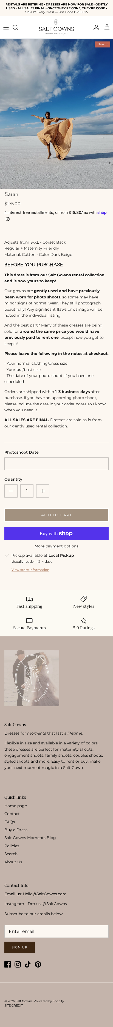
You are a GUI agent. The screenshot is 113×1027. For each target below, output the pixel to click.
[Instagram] (18, 964)
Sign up (20, 947)
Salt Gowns (24, 1001)
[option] (56, 113)
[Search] (18, 28)
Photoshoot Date (21, 452)
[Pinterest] (38, 964)
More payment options (56, 546)
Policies (11, 845)
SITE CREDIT (13, 1005)
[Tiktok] (28, 964)
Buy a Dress (15, 829)
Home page (15, 805)
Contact (12, 813)
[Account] (95, 28)
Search (11, 853)
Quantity (13, 479)
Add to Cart (56, 515)
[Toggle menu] (6, 28)
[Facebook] (7, 964)
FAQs (9, 821)
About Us (13, 862)
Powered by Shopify (49, 1001)
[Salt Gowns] (56, 27)
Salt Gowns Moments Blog (30, 837)
